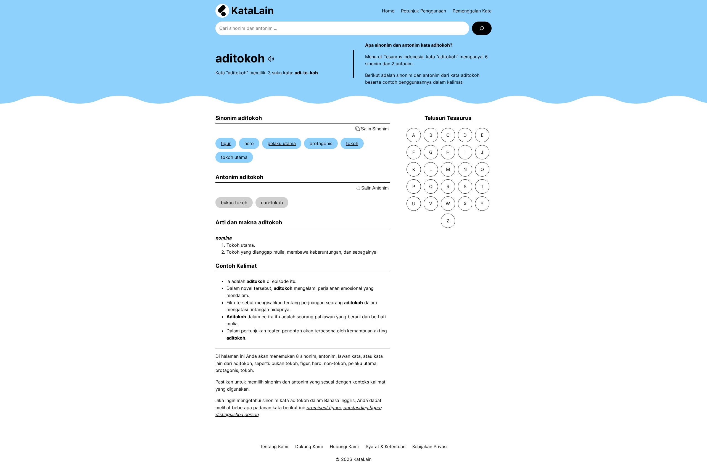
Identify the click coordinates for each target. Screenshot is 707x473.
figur (226, 143)
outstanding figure (362, 407)
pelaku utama (282, 143)
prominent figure (323, 407)
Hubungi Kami (344, 446)
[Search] (482, 28)
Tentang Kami (274, 446)
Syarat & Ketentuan (385, 446)
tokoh (352, 143)
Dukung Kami (309, 446)
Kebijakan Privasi (429, 446)
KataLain (252, 10)
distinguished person (236, 414)
